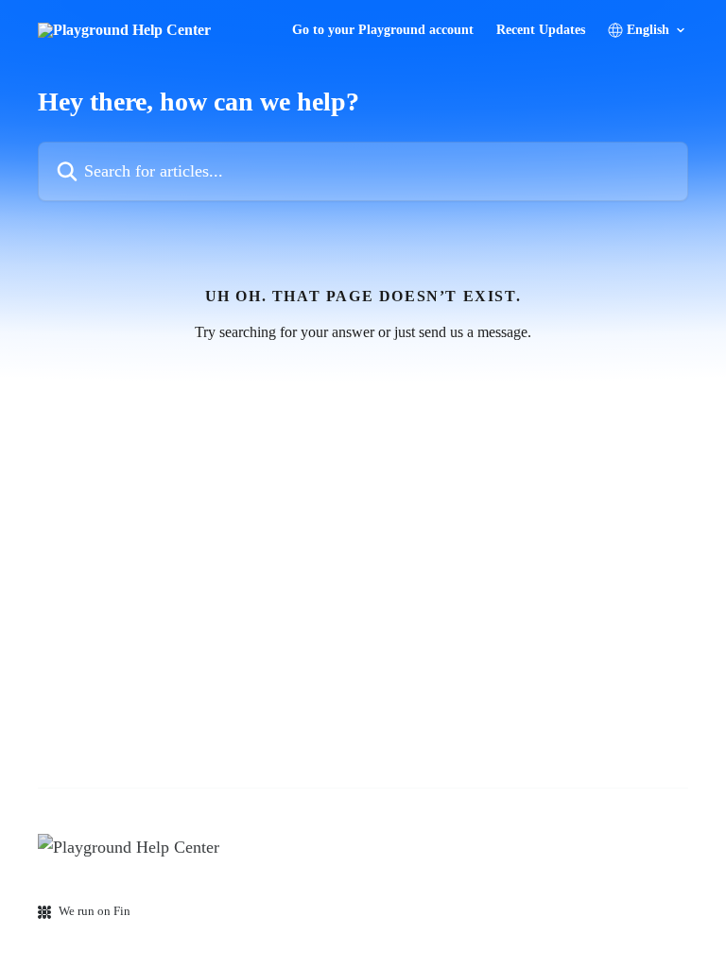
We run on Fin (94, 911)
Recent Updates (540, 30)
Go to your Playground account (383, 30)
